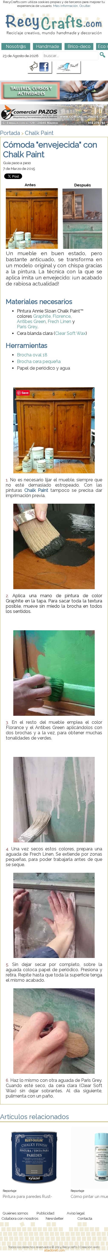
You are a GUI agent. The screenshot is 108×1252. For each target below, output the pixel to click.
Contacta (84, 1218)
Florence (62, 316)
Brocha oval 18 (32, 354)
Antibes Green (31, 321)
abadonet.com (54, 1250)
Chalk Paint (39, 133)
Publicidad (45, 1213)
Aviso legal (76, 1213)
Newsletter (55, 1218)
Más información (65, 6)
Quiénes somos (15, 1213)
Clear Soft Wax (70, 333)
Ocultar (84, 6)
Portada (10, 133)
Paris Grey (27, 326)
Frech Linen (59, 321)
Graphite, (42, 316)
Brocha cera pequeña (39, 361)
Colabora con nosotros (19, 1218)
